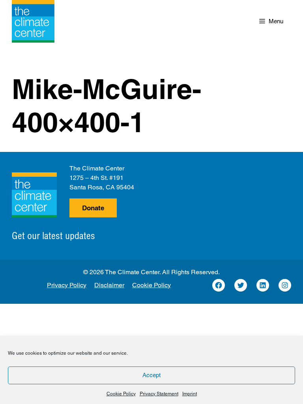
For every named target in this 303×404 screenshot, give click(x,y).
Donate (93, 208)
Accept (151, 375)
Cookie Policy (121, 394)
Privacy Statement (159, 394)
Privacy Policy (66, 285)
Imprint (189, 394)
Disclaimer (109, 285)
